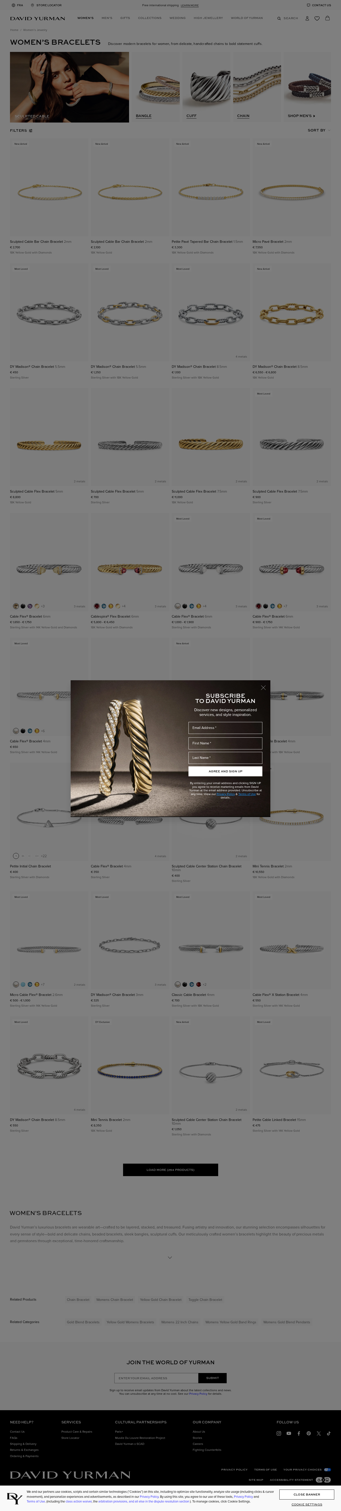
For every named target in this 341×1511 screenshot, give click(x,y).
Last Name (200, 757)
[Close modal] (265, 685)
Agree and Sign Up (225, 771)
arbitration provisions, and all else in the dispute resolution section (144, 1501)
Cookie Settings (307, 1504)
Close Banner (307, 1494)
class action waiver (79, 1501)
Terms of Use (247, 794)
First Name (200, 743)
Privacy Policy (226, 794)
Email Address (203, 727)
